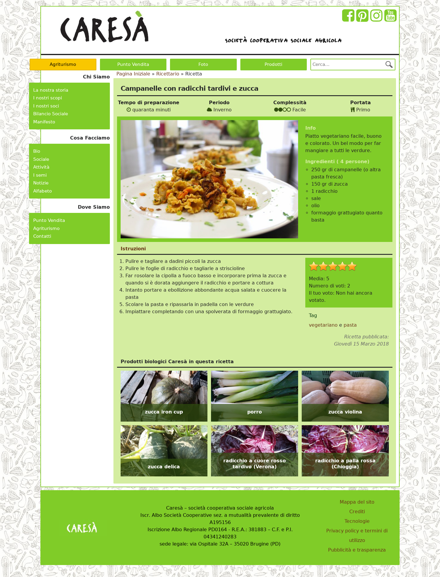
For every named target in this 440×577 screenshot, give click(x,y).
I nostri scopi (47, 98)
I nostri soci (46, 106)
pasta (350, 325)
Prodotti (273, 64)
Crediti (357, 511)
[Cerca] (389, 64)
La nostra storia (50, 90)
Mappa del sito (357, 502)
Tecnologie (357, 521)
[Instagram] (377, 19)
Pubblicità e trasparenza (357, 550)
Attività (41, 167)
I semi (40, 175)
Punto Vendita (133, 64)
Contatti (42, 236)
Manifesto (44, 122)
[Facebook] (349, 19)
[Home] (104, 27)
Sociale (41, 159)
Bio (36, 151)
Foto (203, 64)
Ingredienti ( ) (337, 161)
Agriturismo (63, 64)
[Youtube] (391, 19)
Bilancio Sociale (50, 113)
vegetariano (323, 325)
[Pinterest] (363, 19)
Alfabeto (42, 191)
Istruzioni (133, 249)
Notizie (40, 183)
